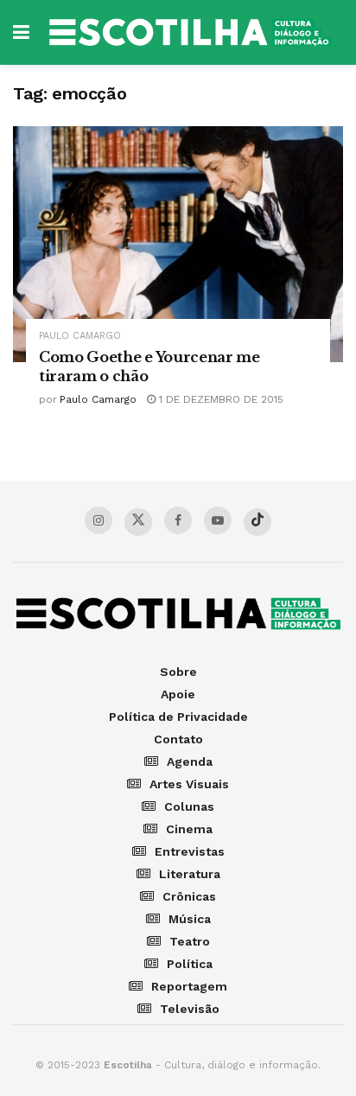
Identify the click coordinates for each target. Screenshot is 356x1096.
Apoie (178, 694)
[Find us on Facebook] (178, 520)
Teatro (189, 941)
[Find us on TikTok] (257, 522)
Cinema (189, 829)
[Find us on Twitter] (138, 522)
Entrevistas (190, 851)
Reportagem (189, 986)
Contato (178, 739)
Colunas (189, 806)
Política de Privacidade (178, 716)
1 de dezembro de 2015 (219, 399)
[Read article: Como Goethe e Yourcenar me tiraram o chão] (178, 244)
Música (189, 919)
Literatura (189, 874)
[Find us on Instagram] (98, 520)
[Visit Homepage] (190, 32)
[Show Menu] (21, 32)
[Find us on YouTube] (218, 520)
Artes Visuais (189, 784)
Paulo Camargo (80, 336)
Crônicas (189, 896)
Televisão (189, 1009)
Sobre (178, 672)
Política (190, 964)
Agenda (190, 761)
